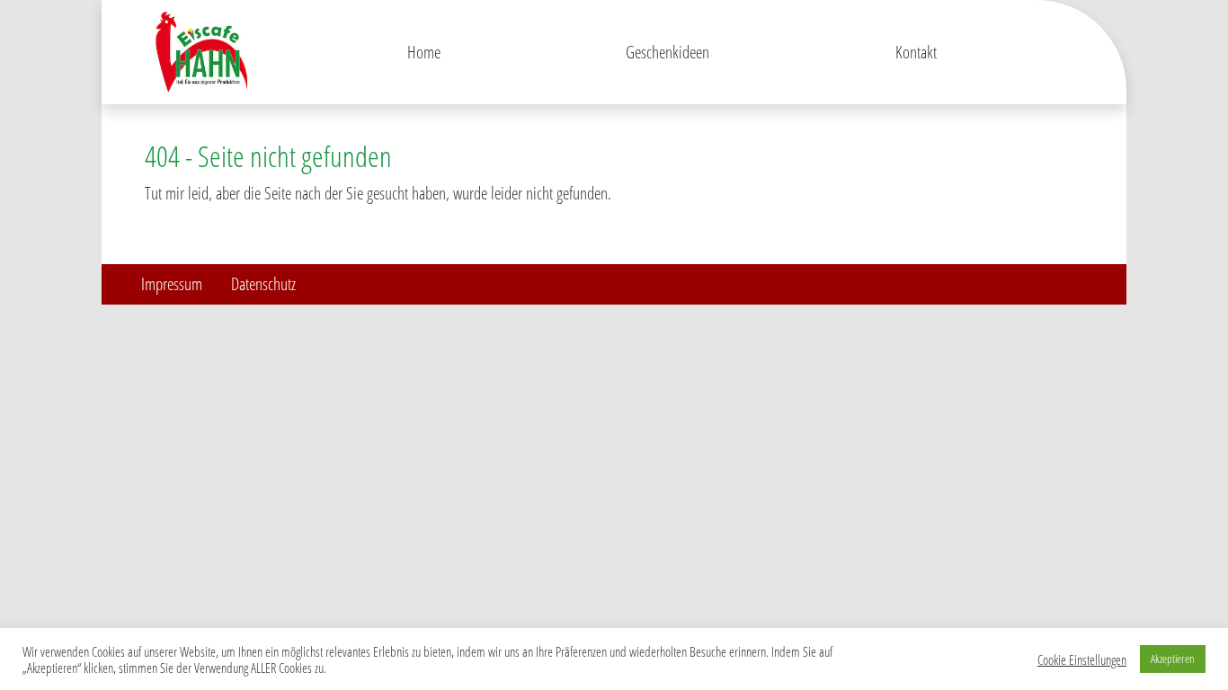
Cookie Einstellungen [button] (1081, 659)
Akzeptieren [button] (1173, 658)
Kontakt (916, 52)
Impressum (171, 283)
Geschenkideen (667, 52)
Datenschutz (263, 283)
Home (423, 52)
